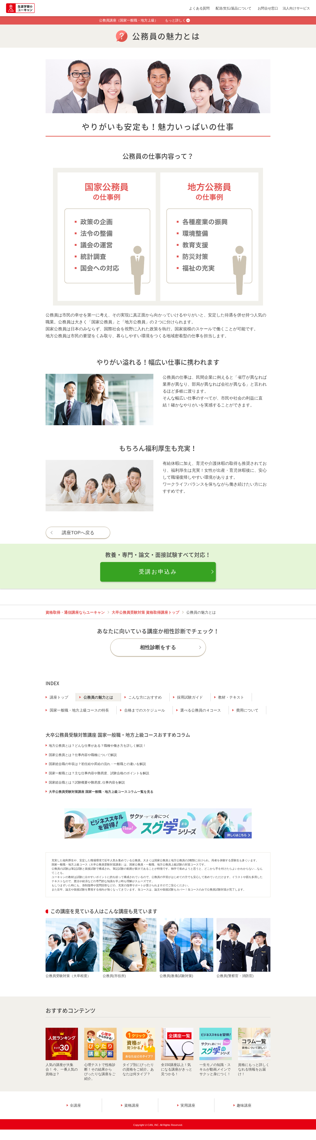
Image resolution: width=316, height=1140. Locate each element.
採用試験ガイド (190, 697)
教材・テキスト (231, 697)
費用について (247, 710)
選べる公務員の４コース (200, 710)
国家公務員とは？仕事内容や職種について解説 (83, 755)
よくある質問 (199, 8)
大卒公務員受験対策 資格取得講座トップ (145, 612)
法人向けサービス (296, 8)
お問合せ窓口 (268, 8)
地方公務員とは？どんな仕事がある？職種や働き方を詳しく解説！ (97, 745)
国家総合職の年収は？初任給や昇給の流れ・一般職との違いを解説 (97, 764)
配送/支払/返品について (233, 8)
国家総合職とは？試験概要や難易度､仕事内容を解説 (87, 782)
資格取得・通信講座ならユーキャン (75, 612)
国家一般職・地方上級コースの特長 (79, 710)
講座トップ (59, 697)
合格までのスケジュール (144, 710)
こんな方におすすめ (145, 697)
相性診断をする (158, 647)
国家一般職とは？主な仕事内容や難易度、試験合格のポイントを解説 (99, 773)
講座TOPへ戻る (78, 532)
